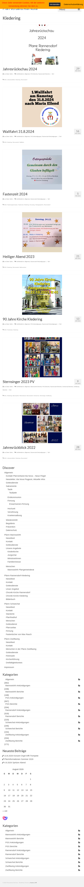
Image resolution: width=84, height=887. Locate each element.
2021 (5, 395)
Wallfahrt (22, 142)
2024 (5, 79)
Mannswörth (16, 395)
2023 (5, 267)
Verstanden (55, 4)
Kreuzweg (32, 204)
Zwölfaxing (49, 395)
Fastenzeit (21, 204)
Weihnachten (23, 267)
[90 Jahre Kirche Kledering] (42, 294)
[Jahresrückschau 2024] (42, 44)
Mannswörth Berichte (36, 386)
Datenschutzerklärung (73, 4)
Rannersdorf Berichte (44, 74)
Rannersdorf (24, 79)
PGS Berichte (34, 74)
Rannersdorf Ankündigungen (49, 136)
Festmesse (10, 329)
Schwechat (36, 395)
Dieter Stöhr (9, 74)
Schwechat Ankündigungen (17, 722)
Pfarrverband (22, 395)
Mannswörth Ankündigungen (17, 685)
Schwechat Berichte (67, 386)
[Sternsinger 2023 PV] (42, 357)
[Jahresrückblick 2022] (42, 423)
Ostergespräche (39, 204)
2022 (5, 458)
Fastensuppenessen (12, 204)
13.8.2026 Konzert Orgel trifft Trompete (21, 756)
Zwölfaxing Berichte (14, 741)
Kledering (18, 79)
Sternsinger (43, 395)
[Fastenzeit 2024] (42, 169)
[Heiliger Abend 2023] (42, 232)
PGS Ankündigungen (36, 136)
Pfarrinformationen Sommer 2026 (18, 759)
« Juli (5, 811)
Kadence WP (33, 882)
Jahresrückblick (11, 79)
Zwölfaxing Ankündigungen (17, 735)
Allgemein (27, 74)
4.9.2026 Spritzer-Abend (15, 762)
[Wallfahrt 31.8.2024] (42, 107)
